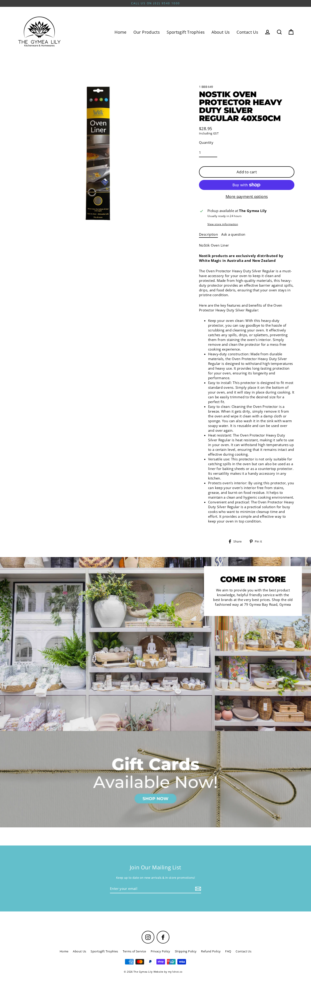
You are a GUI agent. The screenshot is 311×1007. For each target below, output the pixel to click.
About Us (221, 32)
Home (121, 32)
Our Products (146, 32)
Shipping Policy (186, 951)
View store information (222, 224)
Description (208, 234)
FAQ (228, 951)
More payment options (247, 196)
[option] (155, 779)
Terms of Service (134, 951)
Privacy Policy (160, 951)
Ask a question (233, 234)
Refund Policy (211, 951)
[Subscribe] (197, 888)
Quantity (206, 142)
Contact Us (247, 32)
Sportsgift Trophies (186, 32)
